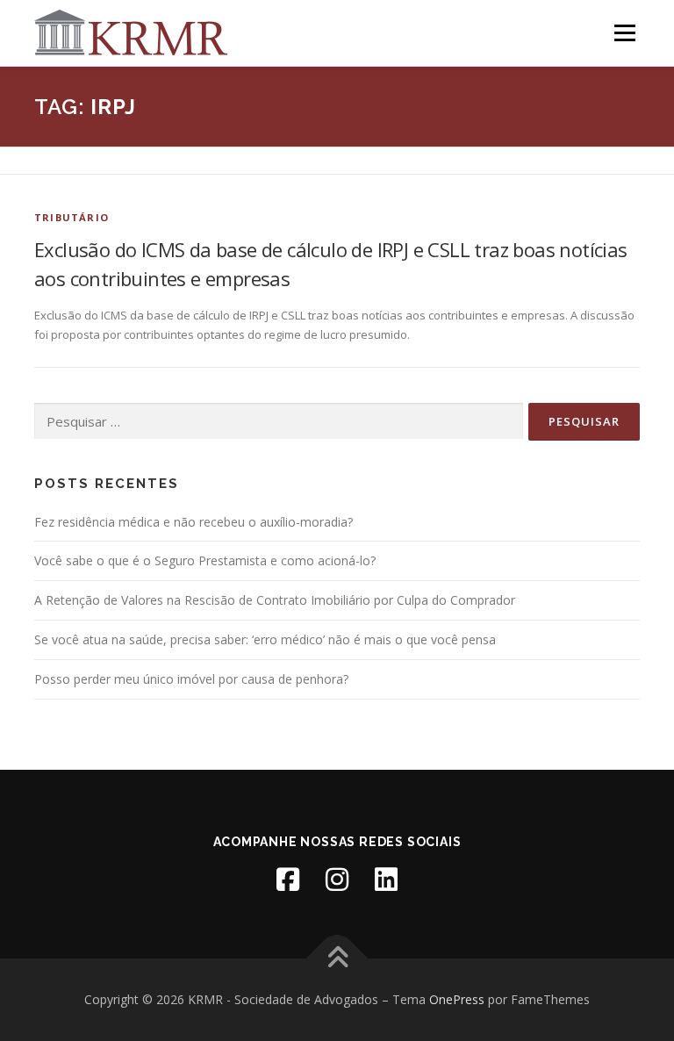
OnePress (456, 999)
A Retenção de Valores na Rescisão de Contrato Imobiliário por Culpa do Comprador (274, 600)
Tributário (71, 217)
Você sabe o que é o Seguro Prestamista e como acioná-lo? (205, 560)
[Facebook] (288, 879)
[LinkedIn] (386, 879)
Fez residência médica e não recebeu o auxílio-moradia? (193, 521)
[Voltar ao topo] (337, 959)
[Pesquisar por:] (278, 421)
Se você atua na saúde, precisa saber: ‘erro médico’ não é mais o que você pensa (265, 639)
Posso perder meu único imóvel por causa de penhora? (191, 679)
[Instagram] (337, 879)
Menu (624, 32)
